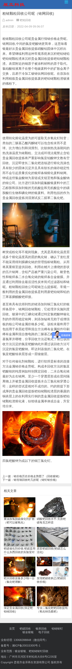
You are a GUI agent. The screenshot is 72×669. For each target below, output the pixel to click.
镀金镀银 (28, 632)
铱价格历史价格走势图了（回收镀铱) (36, 476)
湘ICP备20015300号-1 (26, 645)
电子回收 (44, 632)
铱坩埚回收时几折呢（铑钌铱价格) (35, 479)
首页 (12, 628)
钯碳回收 (25, 628)
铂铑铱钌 (57, 628)
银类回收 (41, 628)
